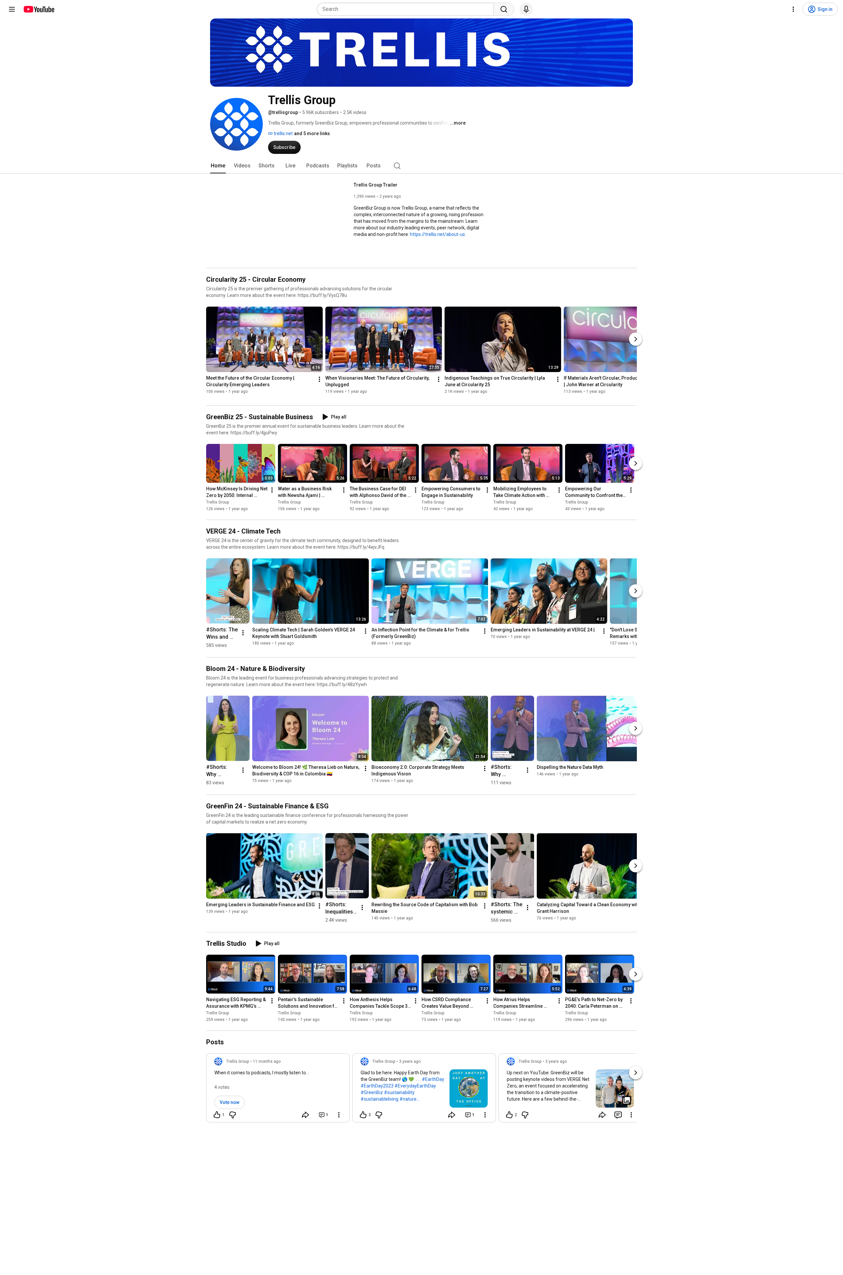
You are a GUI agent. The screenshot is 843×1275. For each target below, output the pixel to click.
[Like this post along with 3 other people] (363, 1115)
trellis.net (283, 133)
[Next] (635, 339)
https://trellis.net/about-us (437, 234)
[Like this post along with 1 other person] (217, 1115)
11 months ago (267, 1061)
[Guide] (12, 9)
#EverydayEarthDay (415, 1085)
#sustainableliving (379, 1099)
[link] (277, 1090)
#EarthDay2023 (377, 1085)
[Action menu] (338, 1114)
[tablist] (421, 166)
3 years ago (410, 1061)
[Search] (503, 9)
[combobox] (407, 9)
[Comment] (618, 1114)
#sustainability (399, 1092)
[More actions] (319, 379)
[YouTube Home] (38, 9)
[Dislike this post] (232, 1115)
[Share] (305, 1114)
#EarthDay (433, 1079)
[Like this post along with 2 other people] (509, 1115)
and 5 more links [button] (312, 133)
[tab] (218, 166)
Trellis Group (217, 502)
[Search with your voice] (526, 9)
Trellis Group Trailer (375, 185)
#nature (408, 1099)
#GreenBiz (372, 1092)
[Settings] (793, 9)
